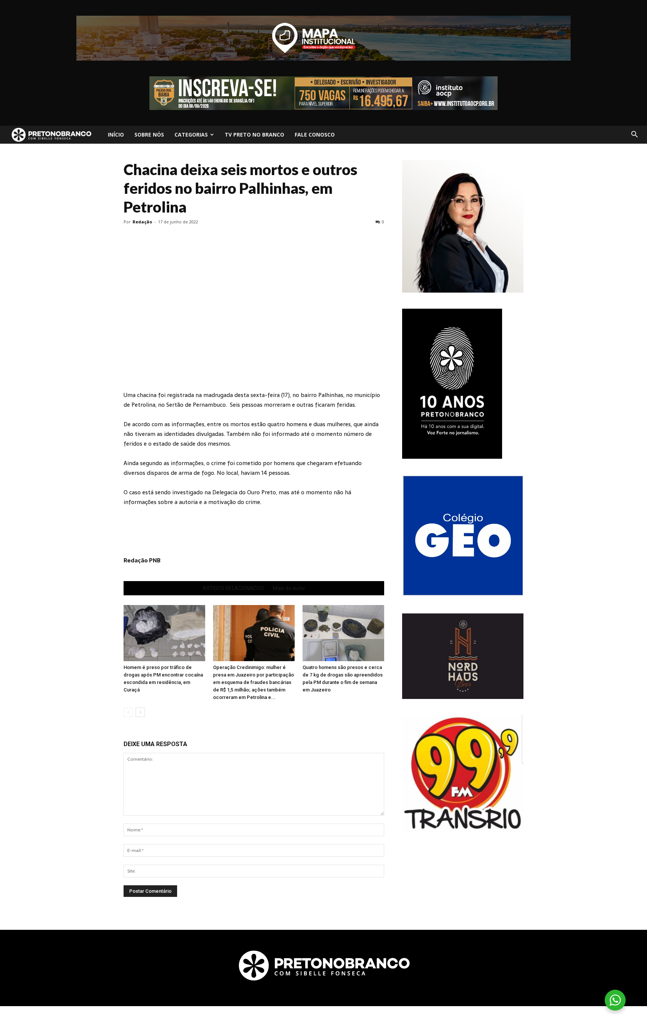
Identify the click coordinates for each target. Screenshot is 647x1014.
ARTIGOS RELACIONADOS (233, 588)
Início (116, 134)
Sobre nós (149, 134)
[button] (634, 135)
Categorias (191, 134)
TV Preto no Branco (254, 134)
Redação (142, 222)
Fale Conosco (315, 134)
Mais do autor (289, 588)
